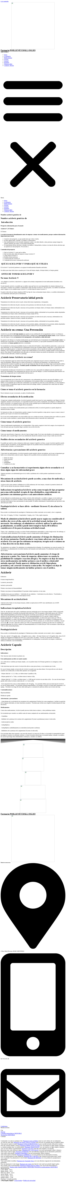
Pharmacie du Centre (25, 1164)
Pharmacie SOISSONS (22, 1151)
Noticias (3, 1132)
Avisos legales (18, 1180)
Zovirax (6, 59)
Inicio (5, 54)
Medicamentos (8, 58)
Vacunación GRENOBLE (8, 1135)
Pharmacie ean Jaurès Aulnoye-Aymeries (25, 1142)
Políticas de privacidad (29, 1180)
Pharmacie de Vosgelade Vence (25, 1161)
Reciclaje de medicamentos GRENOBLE (46, 1167)
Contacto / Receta (9, 65)
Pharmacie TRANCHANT (32, 1147)
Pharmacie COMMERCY (24, 1154)
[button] (33, 133)
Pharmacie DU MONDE (34, 1158)
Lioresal (6, 61)
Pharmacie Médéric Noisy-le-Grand (30, 1145)
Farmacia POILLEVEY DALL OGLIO (18, 50)
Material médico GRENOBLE (26, 1167)
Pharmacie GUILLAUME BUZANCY (28, 1144)
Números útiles (8, 64)
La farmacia (7, 56)
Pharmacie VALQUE (28, 1148)
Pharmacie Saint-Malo (21, 1153)
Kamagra (6, 62)
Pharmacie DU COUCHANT (30, 1150)
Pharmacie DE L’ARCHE (31, 1156)
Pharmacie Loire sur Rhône (30, 1141)
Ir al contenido (5, 1)
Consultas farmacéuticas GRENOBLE (11, 1133)
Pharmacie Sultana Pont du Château (30, 1165)
